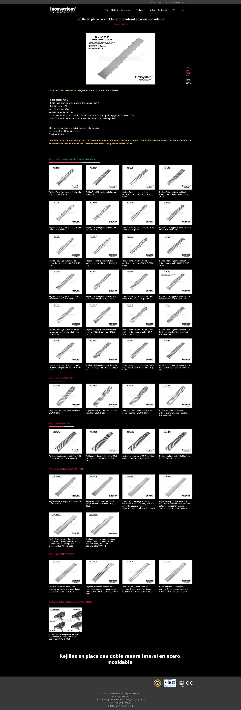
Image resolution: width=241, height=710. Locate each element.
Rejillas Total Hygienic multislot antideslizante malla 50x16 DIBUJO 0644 (174, 263)
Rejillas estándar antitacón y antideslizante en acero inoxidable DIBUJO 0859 (173, 412)
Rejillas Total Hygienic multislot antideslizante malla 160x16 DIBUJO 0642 (101, 263)
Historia (114, 10)
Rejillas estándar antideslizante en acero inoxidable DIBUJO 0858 (137, 411)
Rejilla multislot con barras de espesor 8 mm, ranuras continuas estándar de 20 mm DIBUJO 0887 (137, 588)
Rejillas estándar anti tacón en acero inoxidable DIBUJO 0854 (101, 411)
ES (183, 10)
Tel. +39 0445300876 (120, 702)
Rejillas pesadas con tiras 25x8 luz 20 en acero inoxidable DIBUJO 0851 (65, 457)
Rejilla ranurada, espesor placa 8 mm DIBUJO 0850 (65, 502)
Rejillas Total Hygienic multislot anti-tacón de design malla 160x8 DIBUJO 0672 (102, 367)
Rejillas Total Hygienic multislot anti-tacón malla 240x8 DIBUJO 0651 (64, 297)
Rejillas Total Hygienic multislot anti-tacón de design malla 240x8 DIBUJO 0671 (65, 367)
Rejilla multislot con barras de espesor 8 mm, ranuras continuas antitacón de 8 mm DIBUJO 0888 (173, 588)
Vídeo (152, 10)
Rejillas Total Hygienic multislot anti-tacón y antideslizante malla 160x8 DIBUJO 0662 (101, 331)
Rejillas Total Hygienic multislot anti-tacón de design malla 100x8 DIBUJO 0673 (138, 367)
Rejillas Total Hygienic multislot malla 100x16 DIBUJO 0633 (138, 228)
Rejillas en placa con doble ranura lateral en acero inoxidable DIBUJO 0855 (100, 503)
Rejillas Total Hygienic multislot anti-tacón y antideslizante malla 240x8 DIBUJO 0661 (64, 331)
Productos (139, 10)
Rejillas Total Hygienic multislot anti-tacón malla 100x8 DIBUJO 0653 (138, 297)
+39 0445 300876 (161, 2)
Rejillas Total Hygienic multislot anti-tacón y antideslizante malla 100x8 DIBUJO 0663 (138, 331)
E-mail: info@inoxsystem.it (120, 705)
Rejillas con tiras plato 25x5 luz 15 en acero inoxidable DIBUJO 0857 (175, 457)
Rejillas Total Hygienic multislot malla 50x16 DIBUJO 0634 (175, 228)
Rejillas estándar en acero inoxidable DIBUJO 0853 (64, 411)
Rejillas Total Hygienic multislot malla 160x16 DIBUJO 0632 (101, 228)
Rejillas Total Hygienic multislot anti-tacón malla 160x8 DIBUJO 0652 (101, 297)
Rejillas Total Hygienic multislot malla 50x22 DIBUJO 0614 (65, 193)
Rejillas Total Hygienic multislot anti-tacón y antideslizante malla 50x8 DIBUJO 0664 (174, 331)
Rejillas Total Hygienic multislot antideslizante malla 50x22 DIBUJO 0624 (137, 194)
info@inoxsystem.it (180, 2)
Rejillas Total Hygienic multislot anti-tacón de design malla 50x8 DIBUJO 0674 (174, 367)
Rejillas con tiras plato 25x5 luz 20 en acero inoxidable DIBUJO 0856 (138, 457)
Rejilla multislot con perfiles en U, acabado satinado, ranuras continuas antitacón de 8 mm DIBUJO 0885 (64, 588)
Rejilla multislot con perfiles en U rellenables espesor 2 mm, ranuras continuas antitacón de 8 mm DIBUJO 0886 (102, 590)
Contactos (162, 10)
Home (105, 10)
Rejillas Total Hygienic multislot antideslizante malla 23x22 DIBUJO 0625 (174, 194)
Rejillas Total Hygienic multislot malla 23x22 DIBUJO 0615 (101, 193)
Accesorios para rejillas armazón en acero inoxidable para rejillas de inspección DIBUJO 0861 (64, 636)
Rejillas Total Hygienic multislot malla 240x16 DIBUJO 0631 (65, 228)
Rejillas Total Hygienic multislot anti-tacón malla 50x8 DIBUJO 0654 (174, 297)
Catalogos (125, 10)
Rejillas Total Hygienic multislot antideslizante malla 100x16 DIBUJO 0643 (138, 263)
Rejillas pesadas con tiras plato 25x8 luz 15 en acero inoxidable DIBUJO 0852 (101, 458)
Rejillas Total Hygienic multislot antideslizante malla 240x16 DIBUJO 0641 (64, 263)
